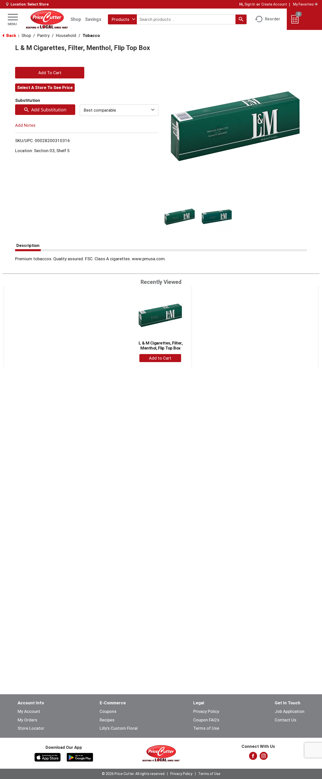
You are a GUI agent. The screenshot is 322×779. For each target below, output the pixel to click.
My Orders (27, 719)
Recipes (107, 719)
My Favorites (303, 4)
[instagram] (264, 757)
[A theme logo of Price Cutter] (47, 19)
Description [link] (27, 245)
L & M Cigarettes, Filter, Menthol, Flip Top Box (161, 345)
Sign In (250, 4)
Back (10, 35)
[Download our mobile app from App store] (47, 756)
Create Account (274, 4)
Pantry (43, 35)
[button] (180, 217)
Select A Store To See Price (45, 87)
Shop (75, 19)
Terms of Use (206, 728)
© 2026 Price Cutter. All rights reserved (133, 774)
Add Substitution (48, 110)
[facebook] (253, 757)
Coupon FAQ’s (206, 719)
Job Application (289, 711)
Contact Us (285, 719)
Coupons (108, 711)
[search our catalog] (241, 19)
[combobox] (122, 19)
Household (66, 35)
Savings (93, 19)
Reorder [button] (272, 19)
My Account (29, 711)
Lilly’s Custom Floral (119, 728)
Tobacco (91, 35)
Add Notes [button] (25, 125)
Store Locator (31, 728)
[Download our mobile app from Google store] (80, 756)
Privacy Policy (206, 711)
